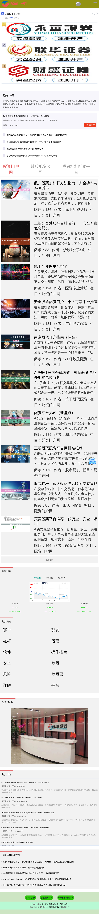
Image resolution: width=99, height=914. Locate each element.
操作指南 (59, 652)
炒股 (55, 663)
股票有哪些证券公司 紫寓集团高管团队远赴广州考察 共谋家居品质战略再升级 (38, 861)
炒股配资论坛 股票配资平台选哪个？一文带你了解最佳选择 (34, 141)
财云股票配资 (90, 125)
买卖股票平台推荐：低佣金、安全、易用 (66, 521)
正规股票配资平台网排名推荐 (58, 447)
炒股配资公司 (46, 897)
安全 (7, 663)
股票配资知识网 (55, 907)
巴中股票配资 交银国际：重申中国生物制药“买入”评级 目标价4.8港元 (34, 884)
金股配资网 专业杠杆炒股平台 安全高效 (25, 148)
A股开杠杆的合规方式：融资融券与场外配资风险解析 (65, 375)
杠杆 (7, 641)
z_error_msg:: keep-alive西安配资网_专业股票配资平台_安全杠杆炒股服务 (37, 879)
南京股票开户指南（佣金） (56, 337)
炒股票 (57, 674)
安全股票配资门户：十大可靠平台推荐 (66, 301)
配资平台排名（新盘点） (54, 412)
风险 (7, 674)
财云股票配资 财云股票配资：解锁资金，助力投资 (26, 116)
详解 (7, 685)
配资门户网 (30, 897)
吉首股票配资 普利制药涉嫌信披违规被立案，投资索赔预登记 (31, 873)
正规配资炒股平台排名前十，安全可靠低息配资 (66, 225)
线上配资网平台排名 (51, 266)
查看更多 (49, 559)
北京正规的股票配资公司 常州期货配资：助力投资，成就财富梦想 (37, 134)
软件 (7, 652)
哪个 (7, 630)
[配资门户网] (14, 3)
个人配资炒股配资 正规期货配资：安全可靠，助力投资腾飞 (25, 782)
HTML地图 (63, 904)
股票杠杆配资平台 (66, 897)
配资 (55, 630)
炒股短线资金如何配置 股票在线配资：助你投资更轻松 (32, 155)
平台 (55, 685)
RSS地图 (54, 904)
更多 (93, 13)
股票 (55, 641)
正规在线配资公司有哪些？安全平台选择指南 (23, 867)
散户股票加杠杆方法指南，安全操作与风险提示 (66, 185)
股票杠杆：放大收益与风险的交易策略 (66, 483)
